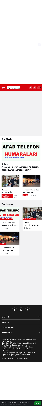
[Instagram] (27, 309)
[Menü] (4, 88)
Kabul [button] (37, 403)
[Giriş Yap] (34, 87)
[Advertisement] (21, 21)
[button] (30, 87)
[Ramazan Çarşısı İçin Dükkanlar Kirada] (31, 186)
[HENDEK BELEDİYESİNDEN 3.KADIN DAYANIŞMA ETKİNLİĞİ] (10, 187)
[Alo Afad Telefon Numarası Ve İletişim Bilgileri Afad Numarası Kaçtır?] (9, 218)
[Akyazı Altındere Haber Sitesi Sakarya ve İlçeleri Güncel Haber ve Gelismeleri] (13, 87)
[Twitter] (21, 309)
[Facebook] (14, 309)
